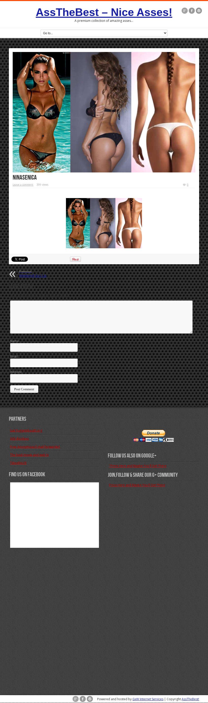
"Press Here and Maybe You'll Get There (137, 466)
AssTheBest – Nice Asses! (104, 12)
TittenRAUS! (18, 463)
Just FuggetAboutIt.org (26, 430)
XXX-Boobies (19, 438)
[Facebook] (192, 11)
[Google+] (185, 11)
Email (14, 356)
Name (14, 341)
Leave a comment (23, 184)
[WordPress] (199, 11)
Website (16, 372)
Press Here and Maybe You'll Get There (137, 485)
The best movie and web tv (29, 455)
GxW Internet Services (147, 699)
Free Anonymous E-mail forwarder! (35, 447)
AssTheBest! (190, 699)
